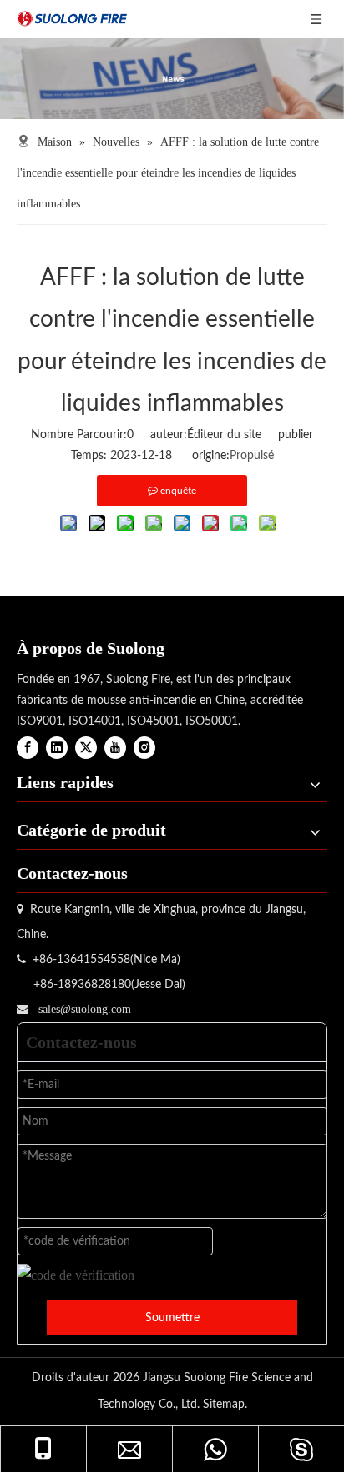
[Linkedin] (57, 748)
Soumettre (172, 1318)
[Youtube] (115, 748)
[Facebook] (27, 748)
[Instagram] (144, 748)
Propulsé (252, 456)
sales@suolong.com (84, 1009)
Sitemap (224, 1404)
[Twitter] (86, 748)
